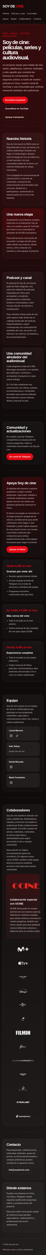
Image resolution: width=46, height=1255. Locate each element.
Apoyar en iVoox (17, 549)
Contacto (37, 19)
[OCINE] (26, 886)
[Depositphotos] (23, 1116)
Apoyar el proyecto (14, 117)
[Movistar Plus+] (23, 949)
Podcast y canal (18, 13)
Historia (6, 13)
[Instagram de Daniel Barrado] (11, 767)
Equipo (14, 19)
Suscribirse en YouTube (16, 109)
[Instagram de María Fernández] (11, 783)
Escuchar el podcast (15, 100)
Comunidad (32, 13)
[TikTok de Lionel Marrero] (17, 736)
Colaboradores (25, 19)
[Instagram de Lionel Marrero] (11, 736)
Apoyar (6, 19)
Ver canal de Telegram (20, 457)
